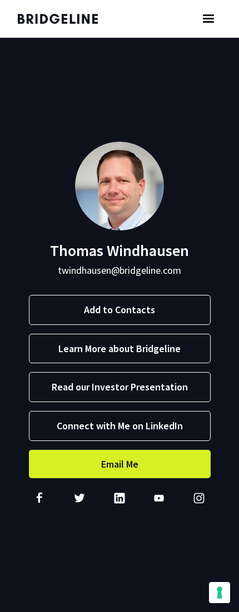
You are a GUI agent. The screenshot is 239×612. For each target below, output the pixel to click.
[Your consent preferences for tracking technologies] (219, 592)
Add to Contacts (119, 309)
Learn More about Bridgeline (119, 348)
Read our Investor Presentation (120, 386)
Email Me (119, 464)
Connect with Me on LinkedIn (120, 425)
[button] (208, 19)
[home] (65, 19)
